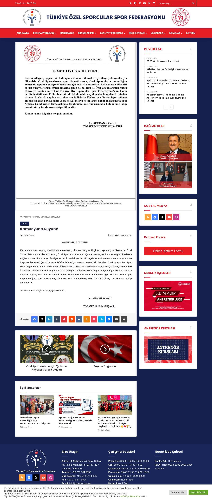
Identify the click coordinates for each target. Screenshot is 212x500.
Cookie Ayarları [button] (178, 492)
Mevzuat (174, 33)
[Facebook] (34, 319)
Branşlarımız (86, 33)
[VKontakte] (79, 319)
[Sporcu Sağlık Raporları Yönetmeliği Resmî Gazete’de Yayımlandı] (76, 405)
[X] (42, 319)
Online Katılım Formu (168, 251)
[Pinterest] (64, 319)
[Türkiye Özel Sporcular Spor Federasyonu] (106, 17)
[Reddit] (72, 319)
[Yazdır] (124, 319)
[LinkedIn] (49, 319)
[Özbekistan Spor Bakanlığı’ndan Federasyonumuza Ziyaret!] (37, 405)
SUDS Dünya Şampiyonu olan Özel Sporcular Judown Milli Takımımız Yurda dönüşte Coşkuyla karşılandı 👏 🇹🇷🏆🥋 (114, 422)
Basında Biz (67, 33)
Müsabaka (157, 33)
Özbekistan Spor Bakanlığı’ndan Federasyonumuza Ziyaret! (35, 420)
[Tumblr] (57, 319)
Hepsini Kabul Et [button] (198, 492)
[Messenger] (109, 319)
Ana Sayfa (23, 33)
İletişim (190, 33)
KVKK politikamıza (130, 496)
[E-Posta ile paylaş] (116, 319)
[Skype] (101, 319)
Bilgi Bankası (137, 33)
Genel (36, 217)
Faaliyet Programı (111, 33)
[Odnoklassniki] (86, 319)
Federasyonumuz (43, 33)
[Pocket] (94, 319)
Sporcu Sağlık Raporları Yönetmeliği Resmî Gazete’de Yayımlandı (75, 420)
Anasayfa (26, 217)
